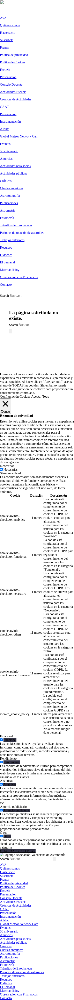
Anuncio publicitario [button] (13, 806)
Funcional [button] (6, 736)
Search (4, 295)
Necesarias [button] (7, 466)
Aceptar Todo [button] (40, 396)
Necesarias (10, 469)
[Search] (10, 331)
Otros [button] (3, 832)
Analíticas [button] (6, 780)
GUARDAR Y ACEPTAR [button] (18, 851)
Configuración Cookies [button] (15, 396)
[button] (2, 14)
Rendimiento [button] (8, 758)
